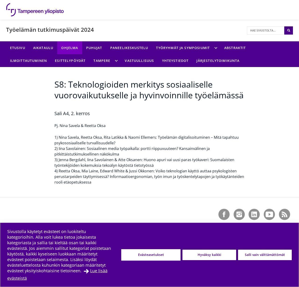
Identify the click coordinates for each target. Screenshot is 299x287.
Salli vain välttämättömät (265, 254)
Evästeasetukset (151, 254)
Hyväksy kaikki (209, 254)
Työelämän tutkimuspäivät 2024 (50, 29)
